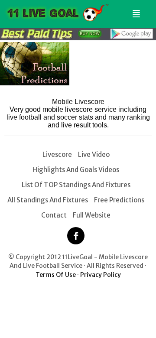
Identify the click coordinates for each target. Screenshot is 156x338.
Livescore (57, 154)
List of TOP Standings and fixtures (76, 185)
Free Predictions (119, 200)
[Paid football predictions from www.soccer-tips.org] (34, 83)
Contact (54, 215)
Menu (134, 10)
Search (146, 10)
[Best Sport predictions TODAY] (78, 38)
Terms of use (56, 275)
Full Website (91, 215)
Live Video (94, 154)
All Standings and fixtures (47, 200)
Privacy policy (100, 275)
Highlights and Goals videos (75, 170)
